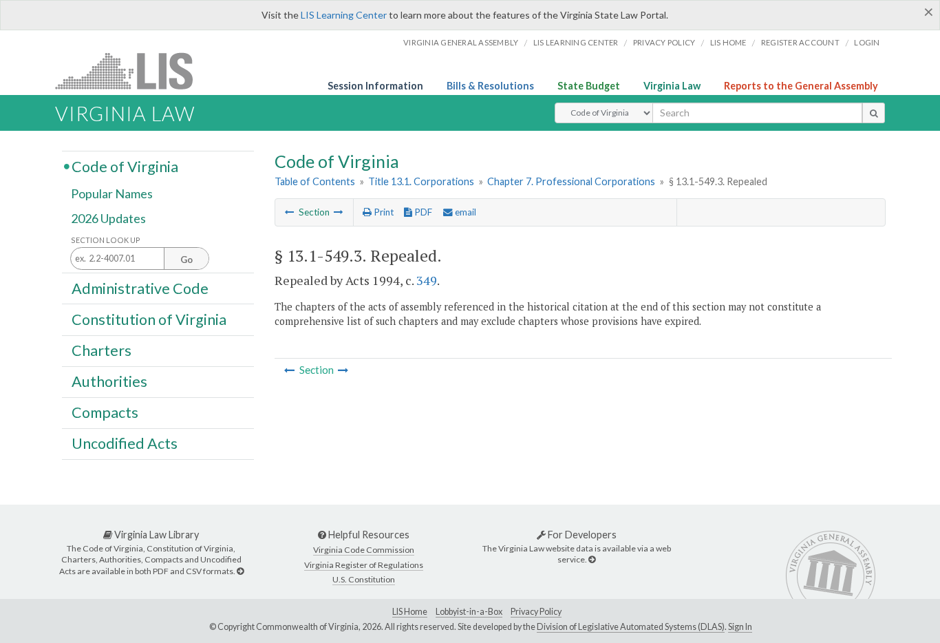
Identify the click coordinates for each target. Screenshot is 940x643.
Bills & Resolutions (490, 86)
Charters (101, 350)
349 (426, 280)
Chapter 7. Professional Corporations (571, 181)
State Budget (588, 86)
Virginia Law (672, 86)
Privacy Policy (664, 42)
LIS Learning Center (344, 15)
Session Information (375, 86)
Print (383, 212)
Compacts (105, 412)
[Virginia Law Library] (240, 571)
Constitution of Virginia (149, 319)
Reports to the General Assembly (801, 86)
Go (186, 259)
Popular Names (112, 194)
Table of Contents (315, 181)
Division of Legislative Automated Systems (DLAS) (631, 627)
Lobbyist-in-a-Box (469, 612)
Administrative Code (140, 288)
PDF (422, 212)
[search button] (873, 113)
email (464, 212)
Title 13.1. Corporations (421, 181)
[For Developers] (591, 559)
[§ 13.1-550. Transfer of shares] (338, 212)
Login (866, 42)
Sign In (740, 627)
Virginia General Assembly (460, 42)
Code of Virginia (125, 166)
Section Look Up (105, 239)
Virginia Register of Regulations (363, 565)
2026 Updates (108, 218)
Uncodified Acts (125, 443)
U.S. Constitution (363, 579)
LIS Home (409, 612)
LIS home (728, 42)
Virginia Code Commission (363, 550)
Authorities (109, 381)
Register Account (800, 42)
